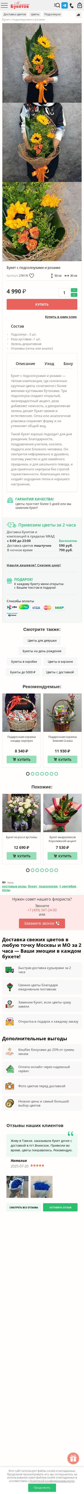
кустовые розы (14, 886)
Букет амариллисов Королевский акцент (62, 839)
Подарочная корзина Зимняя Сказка (62, 739)
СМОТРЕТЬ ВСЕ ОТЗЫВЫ (23, 1207)
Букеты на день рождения (42, 651)
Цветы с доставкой (60, 672)
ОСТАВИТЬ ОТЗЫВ (60, 1207)
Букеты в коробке (24, 662)
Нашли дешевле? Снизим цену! (34, 565)
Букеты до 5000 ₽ (22, 672)
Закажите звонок (39, 923)
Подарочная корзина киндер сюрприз (21, 739)
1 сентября (67, 886)
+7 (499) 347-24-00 (42, 910)
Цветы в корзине (60, 662)
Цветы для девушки (42, 640)
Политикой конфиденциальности (52, 1481)
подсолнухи (48, 886)
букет (32, 886)
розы (6, 890)
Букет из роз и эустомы (21, 837)
